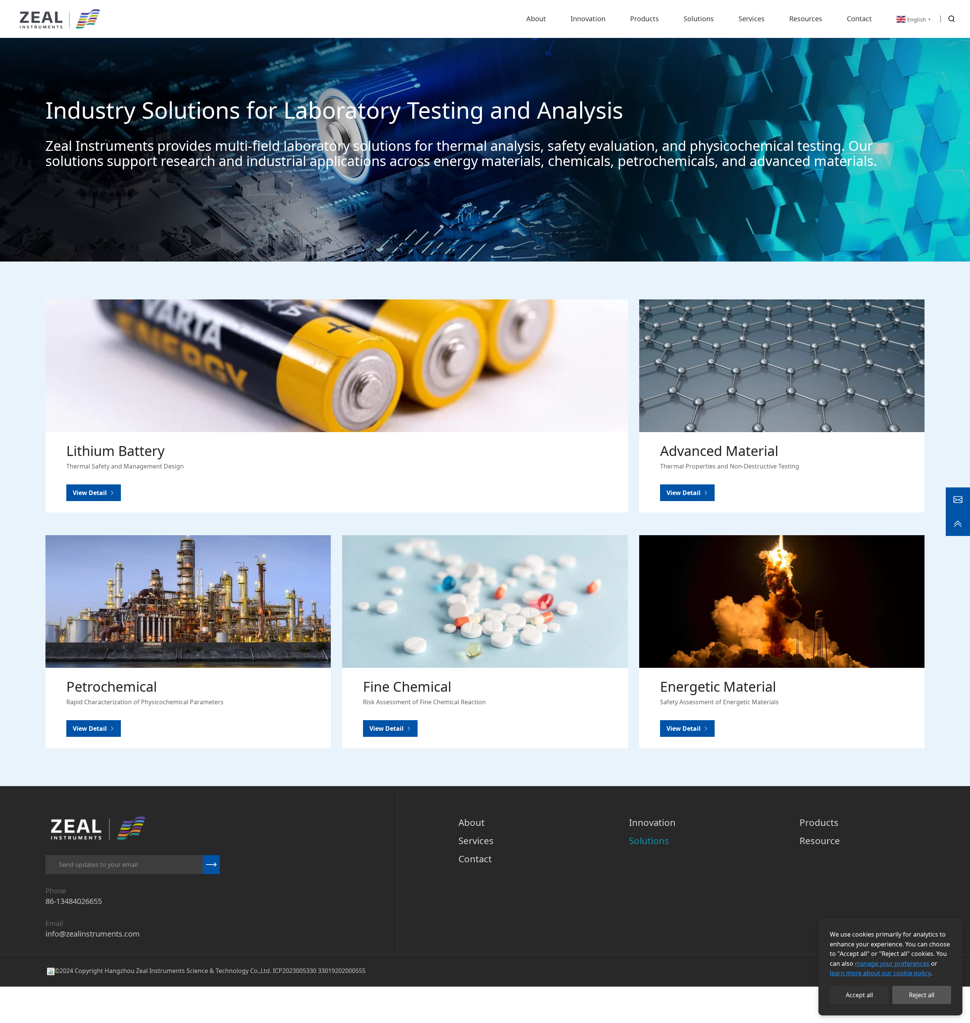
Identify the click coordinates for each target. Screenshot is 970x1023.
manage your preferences (892, 963)
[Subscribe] (211, 864)
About (471, 822)
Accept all (859, 995)
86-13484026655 (73, 901)
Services (476, 840)
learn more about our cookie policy (880, 973)
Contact (475, 858)
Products (819, 822)
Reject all (921, 995)
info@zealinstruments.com (92, 934)
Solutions (649, 840)
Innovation (652, 822)
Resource (819, 840)
